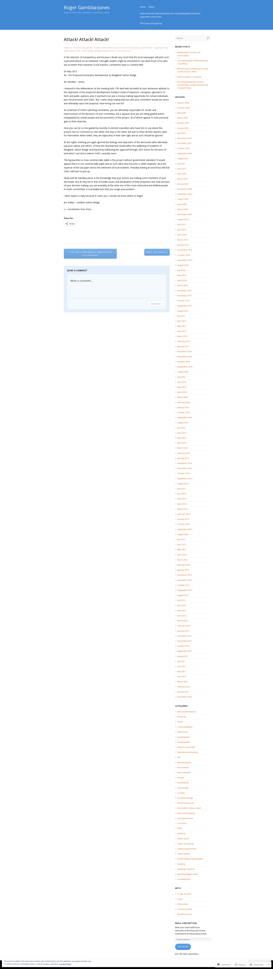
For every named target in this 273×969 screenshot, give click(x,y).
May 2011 (181, 671)
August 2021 (182, 158)
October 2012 (183, 585)
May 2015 (181, 438)
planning (135, 47)
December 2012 (184, 575)
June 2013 (181, 544)
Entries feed (182, 904)
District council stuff (123, 47)
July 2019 (181, 224)
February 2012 (183, 625)
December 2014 (184, 463)
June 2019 (181, 229)
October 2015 (183, 412)
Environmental (183, 772)
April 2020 (182, 204)
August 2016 (182, 371)
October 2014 (183, 473)
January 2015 (183, 458)
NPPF (179, 828)
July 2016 (181, 377)
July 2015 (181, 427)
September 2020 (184, 194)
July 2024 (181, 133)
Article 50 (181, 716)
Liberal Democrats (185, 803)
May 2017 (181, 326)
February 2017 (183, 341)
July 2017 (181, 316)
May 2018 (181, 275)
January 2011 (183, 691)
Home (143, 6)
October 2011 (183, 646)
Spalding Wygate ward (187, 874)
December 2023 (184, 138)
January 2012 (183, 631)
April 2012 (182, 615)
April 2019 (182, 234)
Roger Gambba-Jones (87, 7)
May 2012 (181, 610)
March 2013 (182, 559)
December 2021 (184, 143)
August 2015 (182, 422)
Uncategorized (184, 879)
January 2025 (183, 123)
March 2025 (182, 118)
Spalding (181, 864)
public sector (183, 838)
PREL (78, 51)
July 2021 (181, 163)
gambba (89, 47)
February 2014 (183, 514)
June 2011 (181, 666)
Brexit (180, 721)
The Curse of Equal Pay (151, 23)
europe (180, 777)
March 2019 (182, 239)
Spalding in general (185, 869)
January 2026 (183, 102)
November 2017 (184, 295)
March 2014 (182, 509)
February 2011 (183, 686)
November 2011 (184, 641)
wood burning (108, 51)
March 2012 (182, 620)
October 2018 (183, 255)
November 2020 (184, 189)
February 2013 (183, 565)
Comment (156, 303)
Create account (184, 894)
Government (183, 788)
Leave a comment (123, 51)
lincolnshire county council (189, 808)
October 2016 (183, 361)
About (151, 6)
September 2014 (184, 478)
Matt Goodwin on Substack (189, 77)
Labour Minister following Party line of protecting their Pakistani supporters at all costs (170, 15)
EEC (179, 757)
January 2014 (183, 519)
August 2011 (182, 656)
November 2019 (184, 214)
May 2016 (181, 387)
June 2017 (181, 321)
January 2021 (183, 184)
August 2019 (182, 219)
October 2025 (183, 107)
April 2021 (182, 173)
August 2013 (182, 534)
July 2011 (181, 661)
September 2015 (184, 417)
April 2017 (182, 331)
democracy (182, 732)
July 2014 (181, 488)
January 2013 (183, 570)
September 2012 (184, 590)
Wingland (98, 51)
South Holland (146, 47)
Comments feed (184, 909)
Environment (183, 767)
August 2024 (182, 128)
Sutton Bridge (87, 51)
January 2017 (183, 346)
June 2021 (181, 168)
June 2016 (181, 382)
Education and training (187, 752)
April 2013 (182, 554)
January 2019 (183, 245)
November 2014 (184, 468)
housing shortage (185, 798)
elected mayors (184, 762)
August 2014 (182, 483)
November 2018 (184, 250)
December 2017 (184, 290)
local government (185, 818)
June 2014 (181, 493)
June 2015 (181, 433)
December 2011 (184, 636)
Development (108, 47)
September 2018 (184, 260)
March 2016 (182, 397)
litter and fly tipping (186, 813)
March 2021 (182, 179)
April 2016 (182, 392)
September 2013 (184, 529)
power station (69, 51)
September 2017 (184, 306)
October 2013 (183, 524)
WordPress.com (184, 914)
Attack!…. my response (157, 252)
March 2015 (182, 448)
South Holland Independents (190, 858)
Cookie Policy (65, 964)
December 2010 (184, 697)
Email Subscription (186, 923)
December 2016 (184, 351)
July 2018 (181, 270)
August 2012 (182, 595)
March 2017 (182, 336)
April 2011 (182, 676)
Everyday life (183, 782)
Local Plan (181, 823)
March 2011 (182, 681)
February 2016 (183, 402)
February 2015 (183, 453)
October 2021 (183, 148)
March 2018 (182, 285)
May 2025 (181, 113)
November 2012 (184, 580)
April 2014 (182, 504)
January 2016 (183, 407)
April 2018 (182, 280)
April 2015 (182, 443)
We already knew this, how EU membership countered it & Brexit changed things (192, 85)
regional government (186, 848)
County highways (184, 726)
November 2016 (184, 356)
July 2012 (181, 600)
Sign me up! (183, 946)
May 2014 (181, 498)
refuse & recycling (185, 843)
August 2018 (182, 265)
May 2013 (181, 549)
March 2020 (182, 209)
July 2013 (181, 539)
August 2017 (182, 311)
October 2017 (183, 300)
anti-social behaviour (186, 711)
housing (181, 793)
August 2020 (182, 199)
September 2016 (184, 366)
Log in (180, 899)
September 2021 (184, 153)
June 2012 (181, 605)
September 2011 (184, 651)
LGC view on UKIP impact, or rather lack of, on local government (90, 253)
